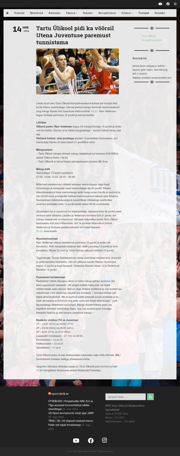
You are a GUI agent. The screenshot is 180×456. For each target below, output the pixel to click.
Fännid (70, 13)
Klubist (126, 13)
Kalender (54, 13)
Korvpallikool (107, 13)
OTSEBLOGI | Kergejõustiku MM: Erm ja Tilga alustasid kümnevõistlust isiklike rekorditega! (70, 405)
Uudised (19, 13)
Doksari (88, 13)
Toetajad (144, 13)
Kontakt (160, 13)
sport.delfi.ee (60, 393)
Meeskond (36, 13)
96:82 (94, 111)
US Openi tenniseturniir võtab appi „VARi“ (71, 413)
